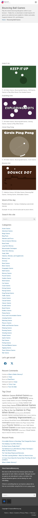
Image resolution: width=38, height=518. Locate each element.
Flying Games (6, 313)
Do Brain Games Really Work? (11, 446)
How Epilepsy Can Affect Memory (12, 443)
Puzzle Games (6, 275)
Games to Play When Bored (10, 92)
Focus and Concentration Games (11, 315)
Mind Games (17, 420)
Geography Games (7, 268)
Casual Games (6, 300)
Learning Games (18, 415)
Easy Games (11, 405)
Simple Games (6, 335)
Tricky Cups (12, 384)
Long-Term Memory (7, 246)
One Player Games (25, 422)
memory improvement (20, 417)
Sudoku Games (6, 278)
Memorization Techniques (9, 248)
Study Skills (5, 253)
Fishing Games (6, 343)
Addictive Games (9, 192)
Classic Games (6, 303)
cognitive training (6, 403)
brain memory (20, 397)
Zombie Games (20, 432)
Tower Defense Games (8, 350)
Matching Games (7, 320)
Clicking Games (11, 194)
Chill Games (31, 90)
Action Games (6, 228)
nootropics (6, 423)
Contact (34, 515)
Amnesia (4, 261)
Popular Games (13, 425)
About (11, 513)
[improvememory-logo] (5, 2)
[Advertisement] (19, 43)
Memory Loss (6, 258)
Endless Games (6, 310)
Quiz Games (23, 425)
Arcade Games (6, 305)
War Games (5, 353)
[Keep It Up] (19, 67)
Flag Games (17, 407)
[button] (36, 2)
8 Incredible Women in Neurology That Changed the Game (19, 441)
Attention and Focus (8, 238)
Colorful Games (15, 402)
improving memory (19, 413)
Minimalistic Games (23, 194)
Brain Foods (5, 243)
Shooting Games (7, 333)
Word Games (6, 280)
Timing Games (22, 430)
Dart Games (5, 340)
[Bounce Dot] (19, 167)
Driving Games (6, 288)
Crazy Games (23, 403)
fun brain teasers (26, 407)
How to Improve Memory (9, 241)
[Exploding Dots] (19, 99)
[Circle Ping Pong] (19, 130)
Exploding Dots (7, 96)
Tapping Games (6, 348)
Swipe (10, 377)
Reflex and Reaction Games (10, 325)
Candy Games (10, 400)
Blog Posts (5, 236)
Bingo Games (6, 233)
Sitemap (32, 513)
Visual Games (30, 430)
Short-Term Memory (8, 251)
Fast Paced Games (8, 407)
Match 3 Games (27, 415)
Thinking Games (10, 430)
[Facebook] (5, 363)
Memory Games (7, 273)
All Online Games (9, 90)
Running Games (6, 330)
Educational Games (26, 405)
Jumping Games (7, 318)
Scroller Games (21, 427)
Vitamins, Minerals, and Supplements (13, 256)
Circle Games (32, 159)
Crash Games (6, 285)
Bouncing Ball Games (21, 90)
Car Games (5, 283)
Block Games (6, 265)
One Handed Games (25, 92)
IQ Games (27, 413)
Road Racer (11, 379)
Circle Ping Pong (8, 127)
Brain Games (6, 263)
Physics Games (6, 323)
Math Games (6, 270)
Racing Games (6, 290)
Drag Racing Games (8, 293)
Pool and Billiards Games (9, 345)
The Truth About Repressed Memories (13, 453)
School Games (8, 427)
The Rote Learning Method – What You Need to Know (17, 455)
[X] (12, 363)
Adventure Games (7, 231)
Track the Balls (12, 387)
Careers (16, 513)
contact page (31, 486)
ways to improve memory (9, 432)
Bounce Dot (6, 163)
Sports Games (6, 338)
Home (4, 19)
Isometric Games (7, 415)
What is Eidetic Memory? (15, 374)
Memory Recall (9, 420)
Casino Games (6, 298)
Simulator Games (31, 427)
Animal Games (22, 395)
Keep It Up (6, 63)
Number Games (15, 422)
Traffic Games (6, 295)
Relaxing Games (7, 328)
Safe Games (30, 425)
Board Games (6, 308)
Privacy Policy (24, 513)
